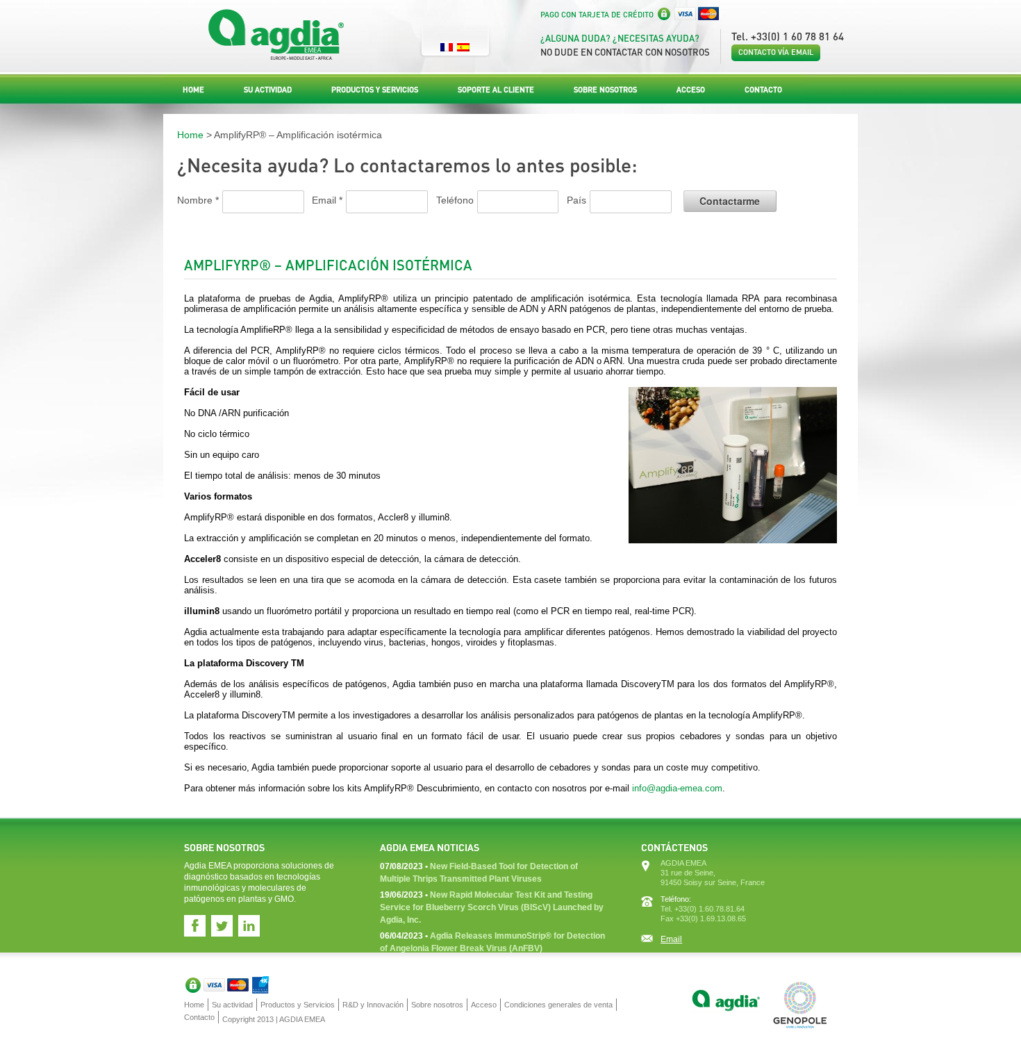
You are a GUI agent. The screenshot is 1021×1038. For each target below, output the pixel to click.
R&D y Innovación (373, 1004)
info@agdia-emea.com (677, 788)
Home (193, 89)
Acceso (690, 89)
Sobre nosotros (605, 89)
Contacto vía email (775, 52)
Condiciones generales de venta (558, 1004)
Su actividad (268, 89)
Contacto (763, 89)
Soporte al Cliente (496, 89)
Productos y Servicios (374, 89)
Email (671, 939)
